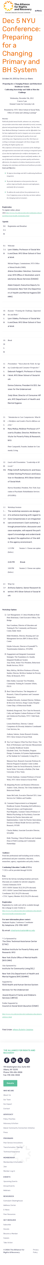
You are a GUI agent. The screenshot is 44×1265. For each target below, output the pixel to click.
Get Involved (9, 1220)
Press (5, 1132)
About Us (7, 1095)
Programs (8, 1138)
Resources (8, 1196)
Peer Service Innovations (13, 1143)
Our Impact (7, 1104)
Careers (6, 1238)
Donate (6, 1229)
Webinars (6, 1190)
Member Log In (9, 1171)
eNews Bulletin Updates (23, 1030)
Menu (39, 11)
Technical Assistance (11, 1152)
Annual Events (9, 1186)
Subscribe (7, 1225)
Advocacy (8, 1114)
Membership (9, 1158)
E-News (6, 1210)
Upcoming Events (10, 1181)
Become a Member (10, 1234)
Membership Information (13, 1162)
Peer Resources (9, 1214)
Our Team (7, 1100)
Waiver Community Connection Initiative (19, 1128)
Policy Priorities (9, 1119)
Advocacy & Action (10, 1123)
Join (5, 1167)
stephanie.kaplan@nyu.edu (23, 930)
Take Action (8, 1243)
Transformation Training (12, 1147)
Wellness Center (9, 1205)
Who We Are (8, 1091)
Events (6, 1177)
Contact (6, 1109)
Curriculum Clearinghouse (13, 1201)
